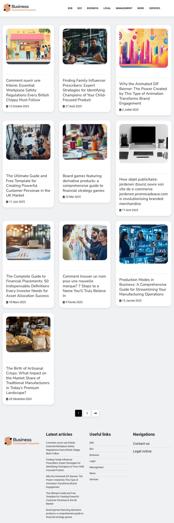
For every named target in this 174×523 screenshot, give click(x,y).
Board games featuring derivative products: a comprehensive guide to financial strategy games (84, 183)
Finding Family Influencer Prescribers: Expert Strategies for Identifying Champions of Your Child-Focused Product (84, 90)
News (140, 8)
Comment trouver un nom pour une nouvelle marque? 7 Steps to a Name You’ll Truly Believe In (84, 286)
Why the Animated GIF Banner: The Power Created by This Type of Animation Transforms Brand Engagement (143, 93)
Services (154, 8)
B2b (70, 8)
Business (92, 8)
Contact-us (141, 444)
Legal (107, 8)
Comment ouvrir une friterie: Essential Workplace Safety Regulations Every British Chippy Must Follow (27, 90)
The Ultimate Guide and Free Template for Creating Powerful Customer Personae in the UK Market (28, 185)
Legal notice (142, 451)
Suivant (95, 413)
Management (124, 8)
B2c (79, 8)
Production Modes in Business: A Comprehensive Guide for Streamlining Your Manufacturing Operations (143, 287)
